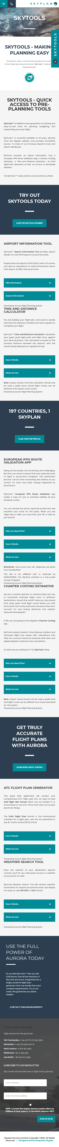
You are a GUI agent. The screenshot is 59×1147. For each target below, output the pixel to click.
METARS (24, 890)
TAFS (33, 890)
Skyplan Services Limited (18, 1027)
